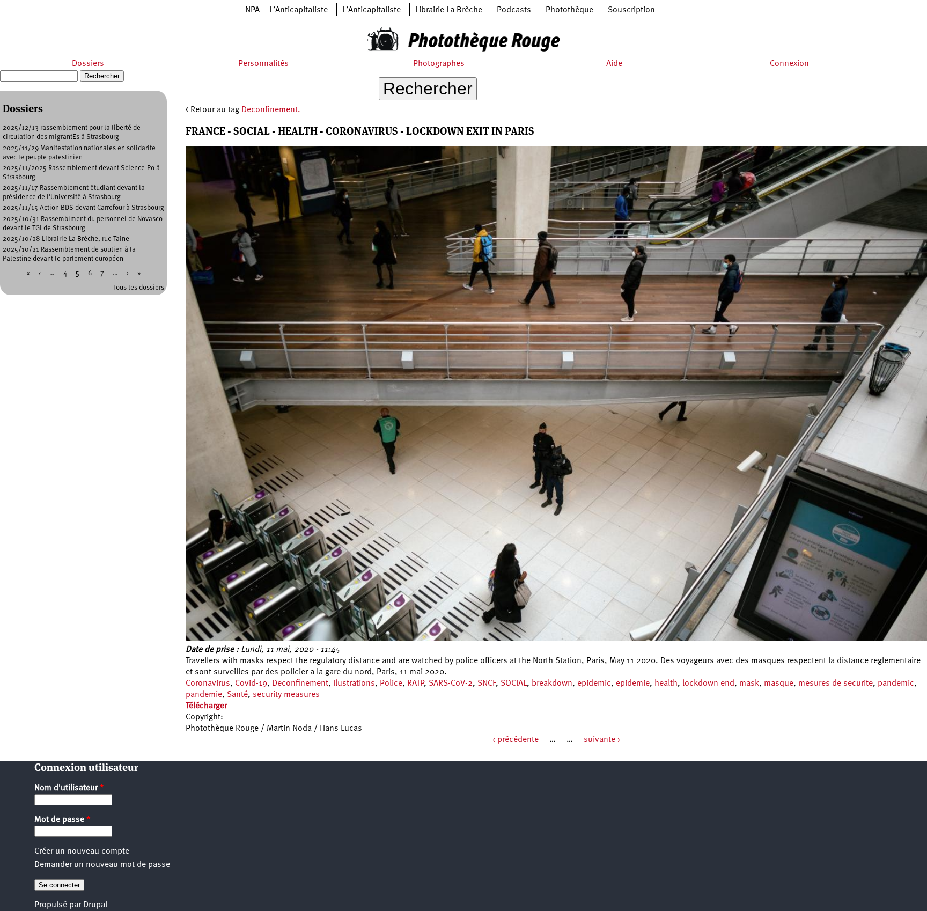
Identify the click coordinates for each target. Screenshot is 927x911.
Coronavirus (208, 683)
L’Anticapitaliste (371, 10)
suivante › (602, 740)
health (666, 683)
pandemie (204, 694)
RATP (415, 683)
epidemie (633, 683)
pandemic (896, 683)
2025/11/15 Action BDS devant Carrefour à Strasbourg (83, 207)
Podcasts (514, 10)
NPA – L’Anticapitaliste (286, 10)
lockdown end (708, 683)
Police (391, 683)
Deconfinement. (270, 110)
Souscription (631, 10)
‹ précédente (515, 740)
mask (749, 683)
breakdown (552, 683)
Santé (237, 694)
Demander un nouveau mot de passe (102, 865)
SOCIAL (514, 683)
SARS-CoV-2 (451, 683)
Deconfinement (300, 683)
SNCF (486, 683)
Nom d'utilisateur (69, 788)
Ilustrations (354, 683)
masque (778, 683)
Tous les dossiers (138, 287)
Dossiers (88, 64)
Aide (614, 64)
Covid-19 (251, 683)
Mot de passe (62, 820)
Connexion (789, 64)
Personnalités (263, 64)
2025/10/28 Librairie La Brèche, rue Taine (66, 239)
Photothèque (569, 10)
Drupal (95, 905)
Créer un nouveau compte (81, 851)
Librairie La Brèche (448, 10)
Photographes (439, 64)
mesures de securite (835, 683)
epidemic (594, 683)
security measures (286, 694)
